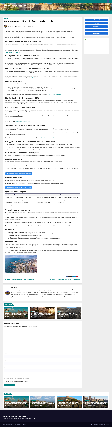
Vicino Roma (34, 400)
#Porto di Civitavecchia (28, 26)
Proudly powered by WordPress (8, 424)
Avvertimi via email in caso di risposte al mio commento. (17, 378)
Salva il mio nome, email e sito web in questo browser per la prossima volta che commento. (24, 375)
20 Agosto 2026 (9, 405)
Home (91, 424)
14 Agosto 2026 (36, 405)
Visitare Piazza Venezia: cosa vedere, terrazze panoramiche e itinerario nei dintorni (16, 314)
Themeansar (24, 424)
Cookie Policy (96, 424)
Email (5, 360)
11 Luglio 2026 (89, 405)
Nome (5, 353)
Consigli (5, 18)
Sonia (11, 25)
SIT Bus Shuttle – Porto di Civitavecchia (23, 121)
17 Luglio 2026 (62, 405)
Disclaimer (101, 424)
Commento (6, 328)
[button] (105, 11)
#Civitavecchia (19, 26)
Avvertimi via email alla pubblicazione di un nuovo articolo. (18, 381)
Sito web (6, 367)
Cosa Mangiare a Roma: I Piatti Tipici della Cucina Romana (64, 279)
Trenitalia (34, 77)
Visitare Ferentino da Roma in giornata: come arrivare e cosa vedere (43, 402)
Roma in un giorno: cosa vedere (54, 94)
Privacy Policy (106, 424)
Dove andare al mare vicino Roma (18, 169)
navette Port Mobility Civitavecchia (12, 52)
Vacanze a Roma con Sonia (14, 6)
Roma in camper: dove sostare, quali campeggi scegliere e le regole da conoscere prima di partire (42, 314)
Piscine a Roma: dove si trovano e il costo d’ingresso (20, 279)
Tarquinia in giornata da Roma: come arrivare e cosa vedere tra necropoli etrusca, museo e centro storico (96, 403)
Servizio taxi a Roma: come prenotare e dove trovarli (50, 137)
